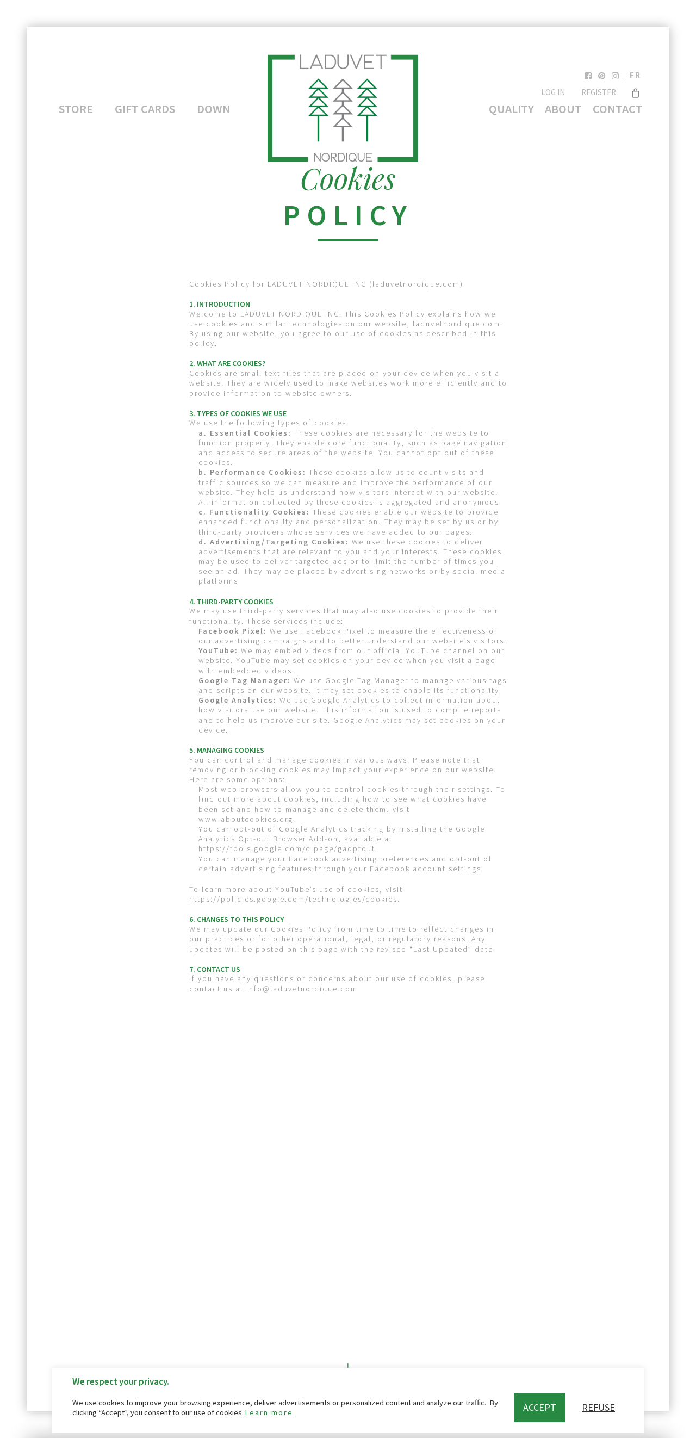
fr (635, 75)
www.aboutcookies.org (245, 819)
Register (598, 92)
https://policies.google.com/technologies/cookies (293, 899)
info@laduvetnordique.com (302, 989)
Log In (553, 92)
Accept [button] (539, 1407)
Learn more (269, 1412)
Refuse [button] (598, 1407)
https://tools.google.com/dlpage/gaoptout (286, 848)
